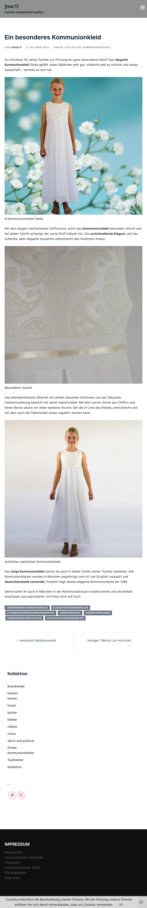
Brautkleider (16, 686)
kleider (12, 719)
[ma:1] (12, 6)
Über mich (12, 878)
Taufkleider (15, 760)
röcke (11, 734)
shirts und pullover (20, 741)
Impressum (12, 862)
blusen (12, 698)
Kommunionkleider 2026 (22, 868)
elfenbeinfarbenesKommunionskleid (30, 612)
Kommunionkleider (96, 47)
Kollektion (73, 47)
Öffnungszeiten (16, 873)
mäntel (12, 727)
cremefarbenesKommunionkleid (27, 607)
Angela (16, 47)
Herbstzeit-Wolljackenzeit (37, 640)
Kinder (58, 47)
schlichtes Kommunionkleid (65, 618)
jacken (12, 712)
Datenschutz (14, 852)
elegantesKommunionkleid (70, 607)
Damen (12, 693)
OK (121, 904)
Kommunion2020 (70, 612)
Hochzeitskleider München (24, 857)
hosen (11, 705)
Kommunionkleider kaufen (24, 618)
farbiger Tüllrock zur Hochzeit (109, 640)
